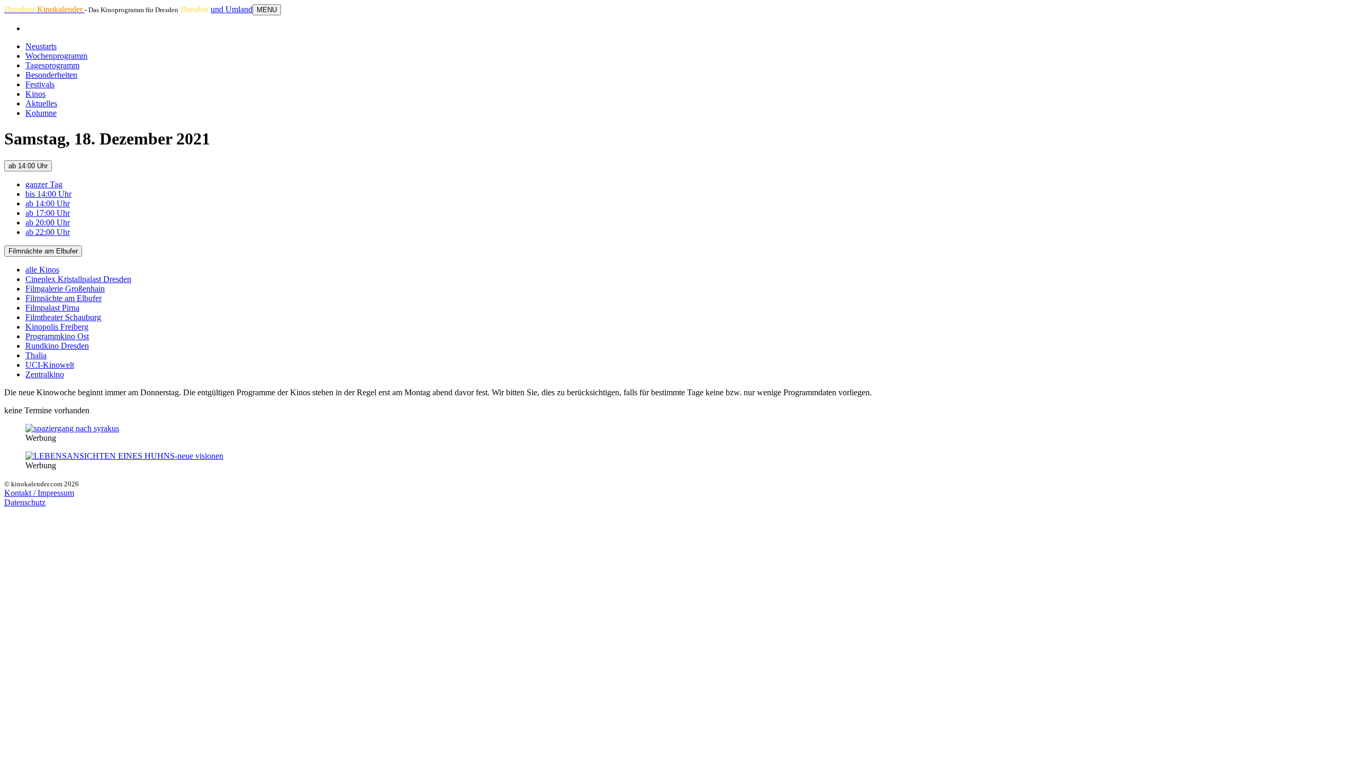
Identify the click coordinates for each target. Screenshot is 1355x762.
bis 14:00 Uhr (48, 193)
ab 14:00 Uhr (28, 166)
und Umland (231, 9)
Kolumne (41, 112)
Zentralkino (44, 374)
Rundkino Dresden (57, 345)
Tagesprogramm (52, 65)
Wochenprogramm (56, 55)
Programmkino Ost (57, 336)
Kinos (35, 93)
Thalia (36, 355)
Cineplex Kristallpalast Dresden (78, 279)
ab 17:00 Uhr (47, 212)
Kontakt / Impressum (39, 492)
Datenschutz (25, 502)
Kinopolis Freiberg (56, 326)
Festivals (40, 84)
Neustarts (41, 46)
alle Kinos (42, 269)
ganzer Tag (43, 184)
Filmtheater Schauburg (63, 317)
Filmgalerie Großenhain (65, 288)
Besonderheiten (51, 74)
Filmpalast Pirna (52, 307)
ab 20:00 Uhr (47, 222)
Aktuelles (41, 103)
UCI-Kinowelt (49, 364)
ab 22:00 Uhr (47, 232)
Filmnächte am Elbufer (43, 251)
